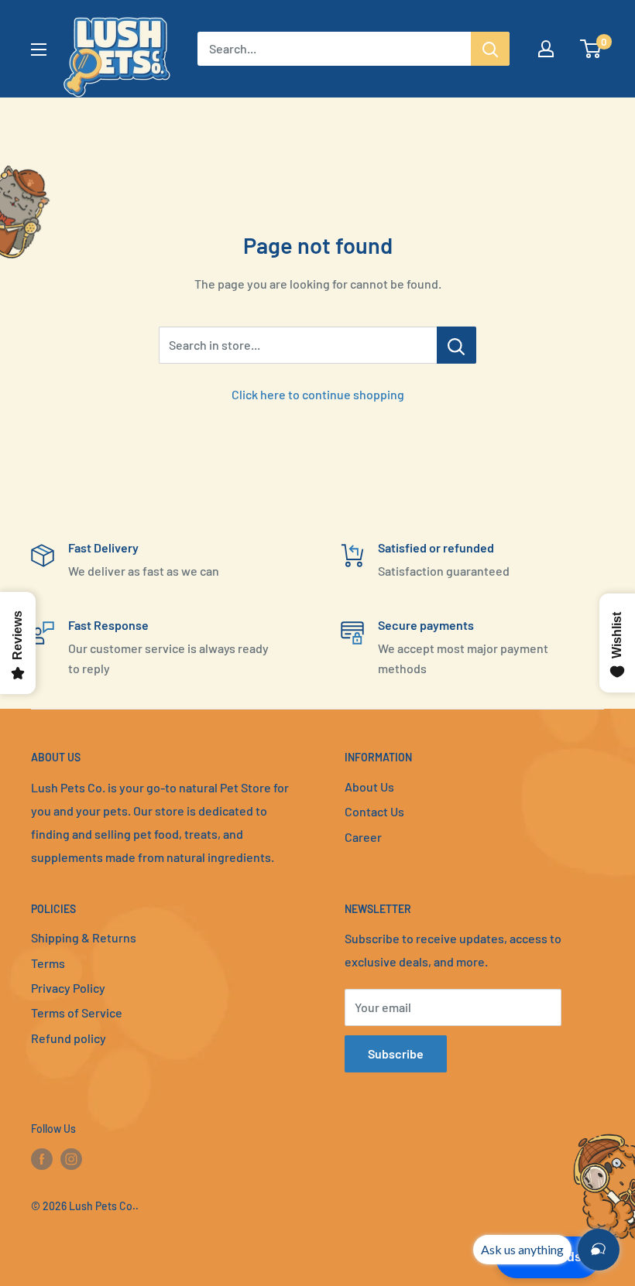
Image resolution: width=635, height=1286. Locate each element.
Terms (48, 963)
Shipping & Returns (83, 937)
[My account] (546, 48)
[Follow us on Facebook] (42, 1158)
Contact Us (374, 811)
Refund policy (68, 1038)
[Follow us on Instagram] (71, 1158)
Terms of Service (76, 1012)
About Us (369, 786)
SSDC (86, 1236)
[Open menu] (38, 49)
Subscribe (396, 1053)
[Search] (490, 49)
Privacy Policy (68, 987)
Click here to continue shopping (318, 394)
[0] (591, 48)
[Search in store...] (456, 345)
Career (363, 836)
